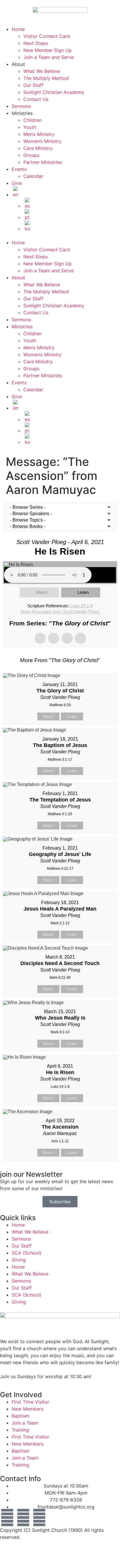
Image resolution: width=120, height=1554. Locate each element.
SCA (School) (26, 1253)
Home (18, 29)
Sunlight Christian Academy (53, 92)
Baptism (20, 1416)
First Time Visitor (30, 1402)
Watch (42, 592)
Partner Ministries (42, 162)
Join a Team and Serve (48, 57)
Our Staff (33, 85)
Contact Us (35, 99)
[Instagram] (39, 1517)
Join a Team (25, 1423)
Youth (29, 127)
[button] (60, 235)
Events (19, 169)
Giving (19, 1260)
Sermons (21, 106)
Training (20, 1430)
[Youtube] (23, 1517)
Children (32, 120)
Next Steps (35, 43)
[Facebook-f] (7, 1517)
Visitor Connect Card (46, 36)
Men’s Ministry (38, 134)
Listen (83, 592)
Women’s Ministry (42, 141)
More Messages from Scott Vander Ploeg (60, 611)
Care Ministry (38, 148)
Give (17, 183)
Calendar (33, 176)
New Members (27, 1409)
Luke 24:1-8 (81, 605)
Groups (31, 155)
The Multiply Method (46, 78)
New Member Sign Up (47, 50)
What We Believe (41, 71)
